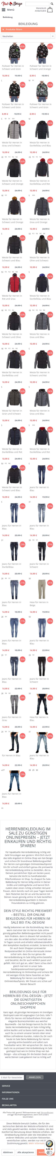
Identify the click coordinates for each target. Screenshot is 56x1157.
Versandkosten (47, 1112)
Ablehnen (8, 1152)
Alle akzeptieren (25, 1152)
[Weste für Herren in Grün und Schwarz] (14, 397)
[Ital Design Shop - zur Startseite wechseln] (11, 4)
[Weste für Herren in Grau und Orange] (42, 206)
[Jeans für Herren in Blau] (42, 474)
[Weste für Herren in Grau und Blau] (42, 321)
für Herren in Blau (11, 755)
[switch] (49, 1152)
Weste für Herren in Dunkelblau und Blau (40, 144)
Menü (10, 9)
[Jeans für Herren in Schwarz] (42, 551)
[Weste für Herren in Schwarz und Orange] (14, 168)
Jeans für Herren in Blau (39, 489)
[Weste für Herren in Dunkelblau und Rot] (42, 168)
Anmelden (35, 1077)
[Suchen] (52, 4)
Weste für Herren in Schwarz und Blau (12, 259)
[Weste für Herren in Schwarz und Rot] (42, 359)
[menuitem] (8, 10)
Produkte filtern (13, 29)
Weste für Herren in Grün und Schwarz (12, 412)
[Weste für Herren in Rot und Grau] (14, 282)
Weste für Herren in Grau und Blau (40, 335)
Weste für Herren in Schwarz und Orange (12, 182)
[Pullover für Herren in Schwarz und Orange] (42, 53)
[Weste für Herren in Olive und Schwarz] (42, 244)
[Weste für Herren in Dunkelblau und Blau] (42, 129)
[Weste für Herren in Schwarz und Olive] (14, 321)
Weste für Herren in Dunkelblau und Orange (12, 374)
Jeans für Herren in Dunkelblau (11, 565)
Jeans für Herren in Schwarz (39, 565)
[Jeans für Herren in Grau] (14, 704)
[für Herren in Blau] (14, 742)
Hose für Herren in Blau (39, 719)
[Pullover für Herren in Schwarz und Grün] (14, 53)
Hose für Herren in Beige (39, 604)
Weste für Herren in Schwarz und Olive (12, 335)
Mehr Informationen (39, 1143)
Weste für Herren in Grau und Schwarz (12, 144)
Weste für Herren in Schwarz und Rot (40, 374)
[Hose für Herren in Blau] (42, 704)
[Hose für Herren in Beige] (42, 589)
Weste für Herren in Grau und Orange (40, 221)
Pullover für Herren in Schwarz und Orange (41, 67)
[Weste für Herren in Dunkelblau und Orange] (14, 359)
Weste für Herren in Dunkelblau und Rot (40, 182)
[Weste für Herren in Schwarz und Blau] (14, 244)
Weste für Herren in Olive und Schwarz (40, 259)
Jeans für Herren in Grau (11, 719)
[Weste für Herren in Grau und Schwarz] (14, 129)
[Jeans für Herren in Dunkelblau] (14, 551)
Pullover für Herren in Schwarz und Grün (13, 67)
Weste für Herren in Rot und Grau (12, 297)
